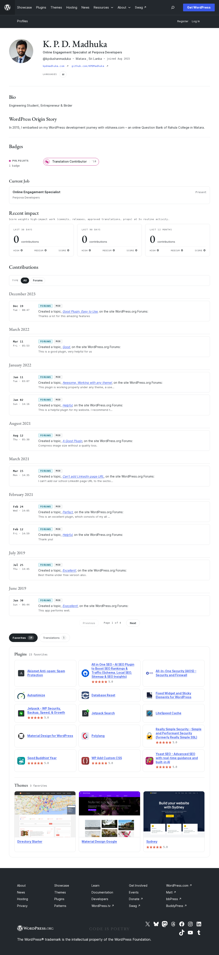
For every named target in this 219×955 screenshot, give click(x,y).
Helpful (67, 405)
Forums (38, 280)
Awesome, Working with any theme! (87, 382)
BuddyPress (176, 906)
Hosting (22, 899)
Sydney (151, 841)
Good (66, 347)
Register (182, 21)
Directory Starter (29, 841)
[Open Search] (173, 7)
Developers (100, 899)
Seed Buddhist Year (42, 758)
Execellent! (70, 606)
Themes (60, 892)
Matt (171, 892)
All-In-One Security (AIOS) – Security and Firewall (176, 673)
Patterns (60, 906)
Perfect (67, 512)
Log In (196, 21)
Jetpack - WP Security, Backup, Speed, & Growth (46, 710)
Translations (54, 637)
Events (134, 892)
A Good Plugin (72, 441)
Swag (135, 906)
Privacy (22, 906)
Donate (136, 899)
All (25, 280)
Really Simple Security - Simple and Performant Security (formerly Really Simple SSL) (178, 733)
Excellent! (69, 570)
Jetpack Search (103, 713)
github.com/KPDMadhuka (89, 66)
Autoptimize (36, 695)
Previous (89, 623)
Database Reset (103, 695)
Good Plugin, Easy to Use (80, 311)
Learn (95, 885)
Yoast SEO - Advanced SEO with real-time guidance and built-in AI (177, 758)
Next (133, 623)
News (21, 892)
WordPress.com (179, 885)
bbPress (174, 899)
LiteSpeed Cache (168, 713)
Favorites (22, 637)
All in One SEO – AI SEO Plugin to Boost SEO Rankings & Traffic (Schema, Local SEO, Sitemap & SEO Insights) (113, 670)
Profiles (22, 21)
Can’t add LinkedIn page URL (83, 476)
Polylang (98, 736)
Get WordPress (199, 7)
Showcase (61, 885)
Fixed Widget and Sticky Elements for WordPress (173, 695)
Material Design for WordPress (50, 736)
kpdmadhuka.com (54, 66)
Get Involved (138, 885)
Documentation (102, 892)
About (21, 885)
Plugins (59, 899)
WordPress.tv (103, 906)
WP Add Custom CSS (107, 758)
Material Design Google (99, 841)
